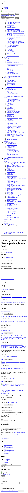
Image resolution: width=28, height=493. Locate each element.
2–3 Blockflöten (10, 25)
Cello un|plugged (11, 164)
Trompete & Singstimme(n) (13, 62)
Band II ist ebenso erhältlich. (7, 279)
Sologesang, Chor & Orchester (14, 151)
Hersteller (3, 464)
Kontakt (5, 446)
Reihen (5, 161)
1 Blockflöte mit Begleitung (13, 22)
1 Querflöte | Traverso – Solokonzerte (15, 31)
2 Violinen (9, 103)
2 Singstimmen (10, 147)
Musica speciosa (10, 192)
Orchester (6, 141)
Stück (4, 263)
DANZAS (9, 169)
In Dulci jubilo (10, 184)
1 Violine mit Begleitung (12, 99)
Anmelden (6, 8)
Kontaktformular (4, 438)
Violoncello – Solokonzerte (13, 112)
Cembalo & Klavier (11, 89)
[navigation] (3, 473)
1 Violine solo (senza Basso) (13, 100)
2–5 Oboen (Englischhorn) (13, 45)
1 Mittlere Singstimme (12, 145)
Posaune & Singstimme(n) (13, 65)
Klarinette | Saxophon (12, 46)
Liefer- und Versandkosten (10, 451)
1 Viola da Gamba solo (12, 124)
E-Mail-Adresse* (5, 481)
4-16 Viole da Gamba (12, 131)
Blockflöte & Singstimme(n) (13, 29)
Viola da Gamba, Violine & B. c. (14, 134)
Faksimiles (6, 158)
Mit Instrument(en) (11, 83)
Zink (8, 60)
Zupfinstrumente (7, 77)
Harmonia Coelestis (11, 177)
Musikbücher (7, 159)
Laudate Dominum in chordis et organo (16, 185)
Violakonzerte (10, 108)
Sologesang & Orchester (12, 150)
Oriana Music (9, 252)
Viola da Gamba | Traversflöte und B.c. (16, 132)
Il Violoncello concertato (12, 181)
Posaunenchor (10, 66)
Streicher (6, 97)
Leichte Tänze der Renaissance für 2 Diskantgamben (13, 321)
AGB (5, 449)
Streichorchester (10, 116)
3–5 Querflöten (10, 38)
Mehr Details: (13, 56)
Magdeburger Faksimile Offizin (14, 188)
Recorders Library (11, 200)
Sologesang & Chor (8, 142)
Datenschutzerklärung (9, 450)
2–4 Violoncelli (10, 114)
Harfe (8, 79)
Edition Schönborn (11, 170)
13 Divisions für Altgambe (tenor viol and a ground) (13, 302)
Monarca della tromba (12, 190)
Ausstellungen (7, 459)
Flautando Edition (11, 172)
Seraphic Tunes (10, 203)
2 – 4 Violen (9, 107)
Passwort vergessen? (5, 485)
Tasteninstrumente (8, 88)
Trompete (9, 61)
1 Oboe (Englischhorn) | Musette (14, 41)
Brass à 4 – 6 (10, 69)
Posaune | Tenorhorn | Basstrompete (15, 64)
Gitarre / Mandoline (11, 81)
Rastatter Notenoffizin (12, 199)
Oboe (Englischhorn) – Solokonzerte (15, 42)
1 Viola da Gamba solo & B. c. (14, 126)
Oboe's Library (10, 196)
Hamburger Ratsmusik (12, 176)
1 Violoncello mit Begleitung (13, 111)
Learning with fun (11, 186)
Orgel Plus (9, 92)
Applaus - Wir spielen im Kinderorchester (16, 162)
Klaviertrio (9, 119)
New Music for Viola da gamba (14, 195)
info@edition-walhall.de (19, 432)
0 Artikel (3, 15)
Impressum (6, 453)
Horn (8, 58)
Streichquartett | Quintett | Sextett (14, 118)
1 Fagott (8, 47)
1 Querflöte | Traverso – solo (13, 30)
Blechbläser (6, 57)
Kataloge (6, 462)
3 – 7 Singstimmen (11, 149)
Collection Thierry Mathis (13, 165)
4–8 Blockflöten (10, 26)
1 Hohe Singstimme (11, 143)
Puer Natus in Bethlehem (12, 197)
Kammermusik (10, 50)
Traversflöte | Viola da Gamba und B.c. (16, 35)
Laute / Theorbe (10, 80)
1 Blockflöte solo (11, 23)
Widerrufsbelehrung (8, 447)
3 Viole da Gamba (11, 130)
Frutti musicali (10, 174)
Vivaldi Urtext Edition (12, 204)
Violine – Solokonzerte (12, 101)
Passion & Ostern (8, 219)
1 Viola (8, 105)
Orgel (8, 91)
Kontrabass (9, 115)
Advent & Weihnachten (12, 52)
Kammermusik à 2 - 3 (12, 120)
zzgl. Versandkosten (8, 257)
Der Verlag (6, 460)
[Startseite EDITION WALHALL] (7, 11)
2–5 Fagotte (9, 49)
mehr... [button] (2, 313)
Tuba (8, 68)
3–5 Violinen (10, 104)
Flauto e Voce (10, 173)
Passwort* (3, 483)
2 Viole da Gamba (11, 128)
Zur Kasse (6, 5)
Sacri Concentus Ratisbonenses (14, 201)
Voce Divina (9, 205)
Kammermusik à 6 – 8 (12, 123)
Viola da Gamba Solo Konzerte (14, 127)
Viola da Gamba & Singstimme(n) (15, 135)
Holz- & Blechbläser (11, 211)
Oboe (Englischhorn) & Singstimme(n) (16, 43)
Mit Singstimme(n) (11, 84)
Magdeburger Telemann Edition (14, 189)
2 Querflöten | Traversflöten (13, 37)
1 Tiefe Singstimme (11, 146)
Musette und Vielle (11, 53)
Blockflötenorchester (11, 27)
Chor (8, 153)
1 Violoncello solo (11, 110)
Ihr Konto (6, 7)
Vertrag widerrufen (8, 445)
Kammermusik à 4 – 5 (12, 122)
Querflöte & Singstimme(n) (13, 39)
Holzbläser (6, 21)
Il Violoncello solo (11, 182)
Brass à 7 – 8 (10, 70)
